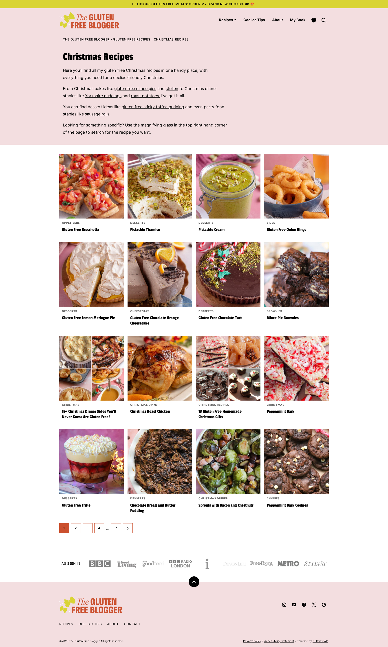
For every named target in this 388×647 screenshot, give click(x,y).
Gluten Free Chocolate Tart (220, 317)
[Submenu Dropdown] (235, 19)
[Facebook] (304, 605)
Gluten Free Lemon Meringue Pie (88, 317)
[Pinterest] (324, 605)
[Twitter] (314, 605)
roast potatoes (145, 95)
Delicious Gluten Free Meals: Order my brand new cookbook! (191, 4)
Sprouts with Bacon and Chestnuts (226, 505)
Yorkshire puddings (103, 95)
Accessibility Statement (279, 641)
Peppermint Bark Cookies (287, 505)
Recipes (226, 20)
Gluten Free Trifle (76, 505)
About (277, 20)
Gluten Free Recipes (131, 39)
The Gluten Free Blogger (86, 39)
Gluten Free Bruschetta (80, 229)
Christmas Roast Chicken (150, 411)
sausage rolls (96, 114)
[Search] (324, 20)
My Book (297, 20)
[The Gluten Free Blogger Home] (89, 20)
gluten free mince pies (135, 88)
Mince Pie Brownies (283, 317)
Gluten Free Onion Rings (286, 229)
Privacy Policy (252, 641)
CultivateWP (320, 641)
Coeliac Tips (254, 20)
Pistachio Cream (211, 229)
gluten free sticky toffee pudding (153, 106)
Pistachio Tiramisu (145, 229)
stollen (172, 88)
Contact (132, 624)
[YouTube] (294, 605)
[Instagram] (284, 605)
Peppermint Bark (280, 411)
